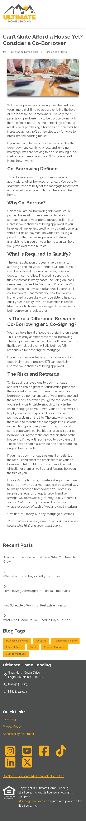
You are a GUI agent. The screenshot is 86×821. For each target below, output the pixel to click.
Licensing (9, 719)
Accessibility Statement (18, 734)
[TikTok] (61, 751)
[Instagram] (10, 751)
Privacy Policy (12, 726)
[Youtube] (27, 751)
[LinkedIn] (10, 762)
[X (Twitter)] (27, 762)
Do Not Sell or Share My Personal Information (33, 776)
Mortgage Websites (32, 801)
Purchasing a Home (56, 51)
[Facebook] (44, 751)
